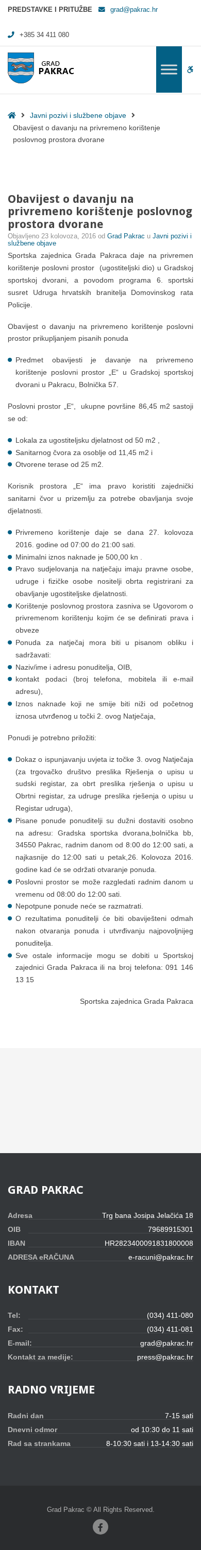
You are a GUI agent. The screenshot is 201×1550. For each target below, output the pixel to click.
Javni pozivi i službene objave (78, 115)
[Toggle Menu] (169, 69)
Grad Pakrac (127, 236)
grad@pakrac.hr (134, 9)
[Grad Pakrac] (41, 68)
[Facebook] (100, 1527)
